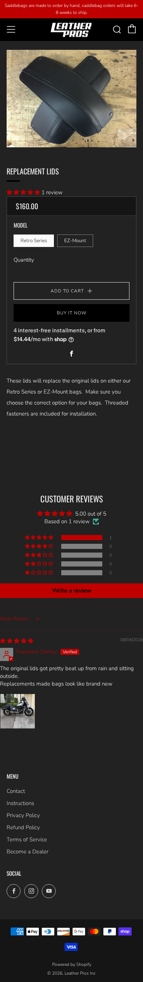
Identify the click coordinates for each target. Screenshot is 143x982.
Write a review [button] (71, 591)
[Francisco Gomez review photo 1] (17, 711)
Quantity (24, 259)
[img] (16, 641)
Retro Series (34, 240)
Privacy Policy (23, 815)
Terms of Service (27, 839)
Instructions (20, 803)
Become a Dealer (27, 851)
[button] (24, 192)
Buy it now (72, 313)
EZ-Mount (75, 240)
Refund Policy (23, 827)
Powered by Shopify (71, 964)
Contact (16, 791)
